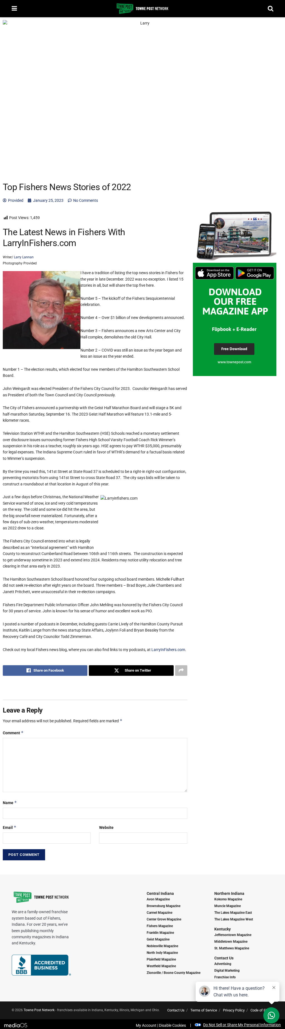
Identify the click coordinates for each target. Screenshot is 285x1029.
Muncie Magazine (227, 906)
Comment (13, 732)
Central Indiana (160, 893)
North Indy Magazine (162, 953)
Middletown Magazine (230, 942)
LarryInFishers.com (168, 649)
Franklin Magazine (160, 933)
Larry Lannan (23, 257)
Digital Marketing (227, 970)
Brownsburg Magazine (163, 906)
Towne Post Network (39, 1010)
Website (106, 827)
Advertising (222, 964)
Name (10, 802)
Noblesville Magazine (162, 946)
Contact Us (224, 958)
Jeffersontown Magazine (232, 935)
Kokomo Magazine (228, 899)
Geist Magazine (158, 939)
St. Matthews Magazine (231, 948)
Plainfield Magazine (161, 959)
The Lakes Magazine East (233, 913)
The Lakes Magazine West (233, 919)
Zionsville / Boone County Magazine (173, 973)
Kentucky (222, 929)
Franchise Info (225, 977)
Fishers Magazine (160, 926)
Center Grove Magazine (164, 919)
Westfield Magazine (161, 966)
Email (9, 827)
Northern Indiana (229, 893)
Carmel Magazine (159, 913)
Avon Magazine (158, 899)
